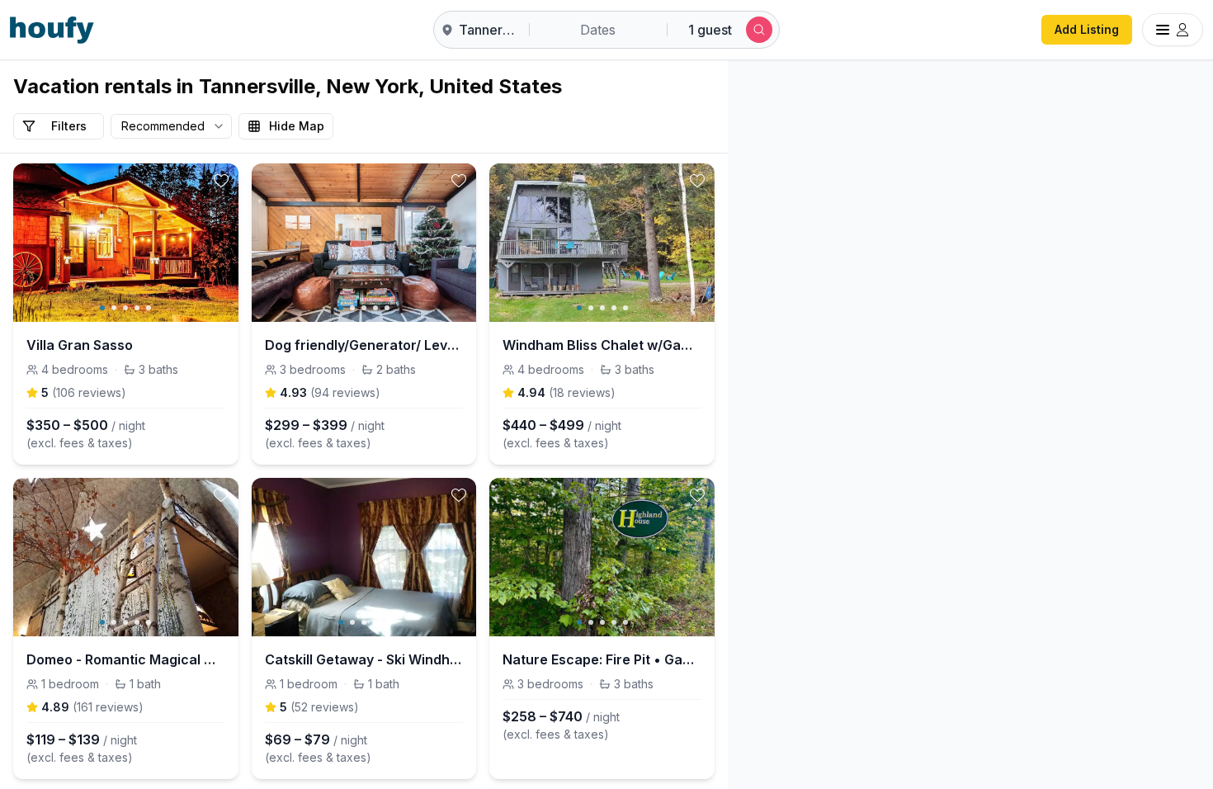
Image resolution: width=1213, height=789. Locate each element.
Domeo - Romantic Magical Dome (125, 659)
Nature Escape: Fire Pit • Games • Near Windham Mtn (602, 659)
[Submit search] (759, 30)
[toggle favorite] (221, 180)
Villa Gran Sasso (79, 345)
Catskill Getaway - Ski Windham (364, 659)
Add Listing (1087, 29)
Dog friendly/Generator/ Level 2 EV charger (364, 345)
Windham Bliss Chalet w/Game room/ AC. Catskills (602, 345)
